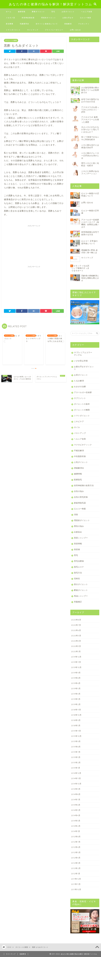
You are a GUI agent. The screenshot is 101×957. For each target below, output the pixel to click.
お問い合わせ (75, 30)
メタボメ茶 (10, 18)
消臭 (76, 514)
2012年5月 (76, 852)
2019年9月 (76, 672)
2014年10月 (76, 783)
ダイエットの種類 (11, 40)
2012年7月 (75, 842)
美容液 (77, 549)
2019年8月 (76, 678)
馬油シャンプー (81, 596)
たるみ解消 (79, 381)
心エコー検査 (85, 18)
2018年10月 (76, 715)
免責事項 (23, 954)
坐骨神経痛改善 (28, 18)
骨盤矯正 (78, 602)
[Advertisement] (34, 244)
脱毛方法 (78, 573)
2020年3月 (76, 646)
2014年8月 (75, 794)
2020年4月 (76, 641)
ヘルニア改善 (86, 12)
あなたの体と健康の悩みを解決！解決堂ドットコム (50, 4)
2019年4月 (75, 694)
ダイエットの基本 (82, 404)
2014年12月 (76, 773)
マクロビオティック (83, 445)
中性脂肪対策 (80, 456)
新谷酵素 (9, 24)
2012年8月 (76, 836)
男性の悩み (79, 526)
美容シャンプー (81, 538)
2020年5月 (76, 635)
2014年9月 (75, 789)
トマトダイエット (13, 30)
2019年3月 (75, 699)
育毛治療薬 (79, 561)
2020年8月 (76, 620)
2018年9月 (76, 720)
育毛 (53, 12)
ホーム (8, 12)
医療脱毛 (78, 479)
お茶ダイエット (68, 12)
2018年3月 (75, 725)
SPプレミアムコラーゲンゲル (83, 353)
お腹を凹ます (68, 18)
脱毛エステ (79, 567)
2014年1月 (75, 831)
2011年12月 (76, 879)
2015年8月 (76, 746)
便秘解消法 (79, 468)
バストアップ (80, 433)
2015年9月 (76, 741)
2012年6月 (75, 847)
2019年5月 (76, 688)
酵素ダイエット (38, 12)
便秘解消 (68, 24)
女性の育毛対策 (81, 497)
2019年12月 (76, 657)
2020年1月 (76, 651)
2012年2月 (76, 868)
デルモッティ (83, 24)
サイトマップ (32, 30)
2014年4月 (75, 815)
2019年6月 (75, 683)
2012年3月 (75, 863)
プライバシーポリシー (54, 30)
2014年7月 (75, 799)
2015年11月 (76, 731)
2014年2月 (75, 826)
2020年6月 (76, 630)
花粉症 (77, 578)
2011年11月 (76, 884)
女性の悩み (79, 491)
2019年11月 (76, 662)
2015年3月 (75, 757)
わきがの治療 (80, 386)
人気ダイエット (81, 462)
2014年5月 (75, 810)
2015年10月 (76, 736)
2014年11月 (76, 778)
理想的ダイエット (48, 18)
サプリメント (80, 398)
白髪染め (78, 532)
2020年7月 (76, 625)
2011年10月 (76, 889)
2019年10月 (76, 667)
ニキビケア (79, 421)
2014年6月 (75, 805)
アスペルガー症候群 (83, 392)
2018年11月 (76, 709)
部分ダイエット (81, 584)
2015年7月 (75, 752)
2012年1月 (75, 873)
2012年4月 (75, 858)
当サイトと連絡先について (47, 24)
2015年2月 (76, 762)
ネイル (77, 427)
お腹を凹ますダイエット (84, 367)
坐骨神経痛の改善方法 (84, 485)
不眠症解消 (79, 450)
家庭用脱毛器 (80, 503)
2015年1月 (75, 768)
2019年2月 (76, 704)
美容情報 (78, 543)
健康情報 (21, 12)
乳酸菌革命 (24, 24)
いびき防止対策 (81, 361)
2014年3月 (75, 821)
